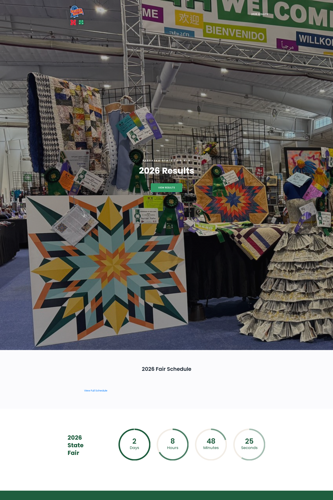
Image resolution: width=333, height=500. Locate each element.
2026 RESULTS (259, 14)
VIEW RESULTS (166, 187)
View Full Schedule (95, 390)
